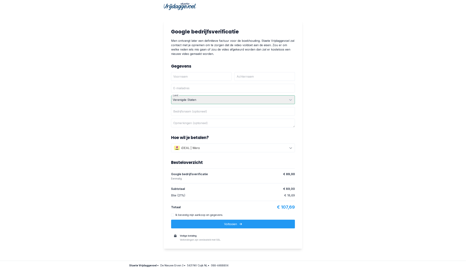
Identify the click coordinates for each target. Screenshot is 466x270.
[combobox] (233, 148)
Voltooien (231, 224)
